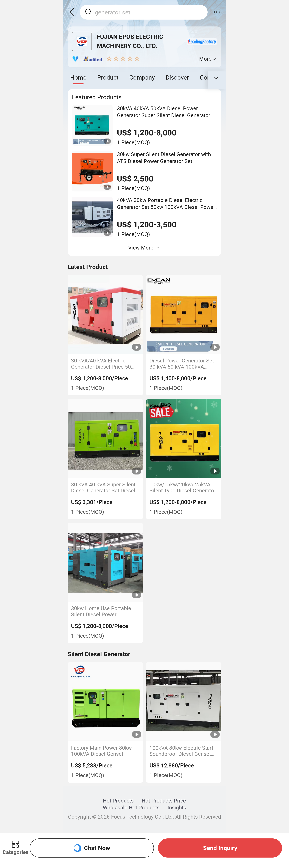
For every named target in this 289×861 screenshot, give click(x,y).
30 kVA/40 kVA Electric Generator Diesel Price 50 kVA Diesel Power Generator (104, 363)
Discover (177, 77)
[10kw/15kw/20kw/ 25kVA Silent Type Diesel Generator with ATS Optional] (183, 438)
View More (140, 247)
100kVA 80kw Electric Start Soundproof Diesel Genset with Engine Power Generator (183, 751)
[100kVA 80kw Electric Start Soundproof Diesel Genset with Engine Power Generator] (183, 701)
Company (142, 77)
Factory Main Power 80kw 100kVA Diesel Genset (101, 751)
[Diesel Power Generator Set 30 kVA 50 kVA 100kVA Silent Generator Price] (183, 314)
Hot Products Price (164, 800)
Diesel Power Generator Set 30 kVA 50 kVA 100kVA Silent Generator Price (181, 363)
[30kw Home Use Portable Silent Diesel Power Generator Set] (105, 562)
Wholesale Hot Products (131, 807)
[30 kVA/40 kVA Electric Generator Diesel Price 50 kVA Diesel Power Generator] (105, 314)
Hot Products (118, 800)
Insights (177, 807)
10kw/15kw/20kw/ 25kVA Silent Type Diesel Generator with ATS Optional (182, 487)
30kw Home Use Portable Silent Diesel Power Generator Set (101, 611)
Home (78, 77)
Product (107, 77)
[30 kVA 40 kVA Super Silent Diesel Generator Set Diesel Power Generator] (105, 438)
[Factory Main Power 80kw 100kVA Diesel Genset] (105, 701)
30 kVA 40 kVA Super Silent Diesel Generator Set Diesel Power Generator (103, 487)
